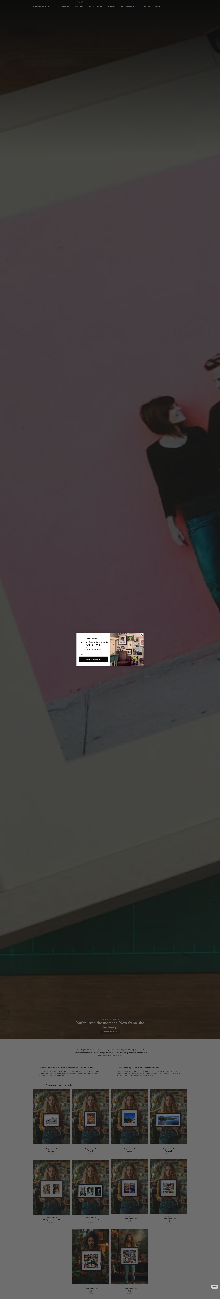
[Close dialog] (141, 634)
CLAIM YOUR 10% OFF (93, 660)
